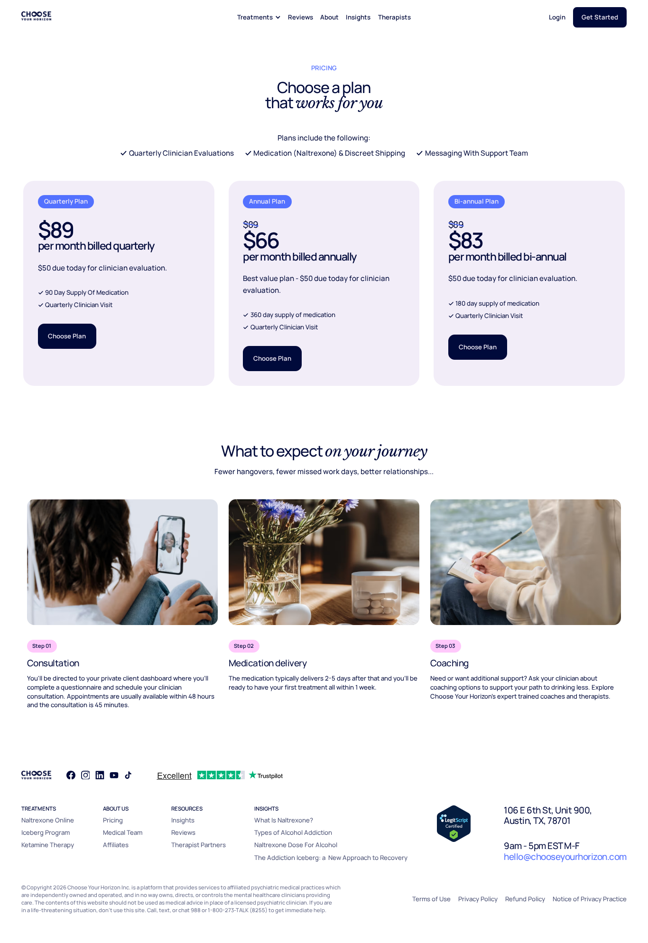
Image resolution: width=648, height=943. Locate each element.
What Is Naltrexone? (283, 820)
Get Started (600, 17)
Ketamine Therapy (47, 844)
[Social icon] (70, 775)
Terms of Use (431, 899)
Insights (358, 17)
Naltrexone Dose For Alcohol (295, 844)
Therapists (394, 17)
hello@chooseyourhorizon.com (565, 856)
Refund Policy (525, 899)
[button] (259, 17)
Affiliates (116, 844)
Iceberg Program (45, 832)
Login (557, 17)
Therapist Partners (198, 844)
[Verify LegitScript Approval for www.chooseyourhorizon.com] (453, 823)
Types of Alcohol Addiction (293, 832)
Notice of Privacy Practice (590, 899)
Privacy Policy (478, 899)
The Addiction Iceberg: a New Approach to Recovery (330, 857)
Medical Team (122, 832)
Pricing (113, 820)
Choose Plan (67, 336)
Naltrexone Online (47, 820)
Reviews (300, 17)
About (329, 17)
